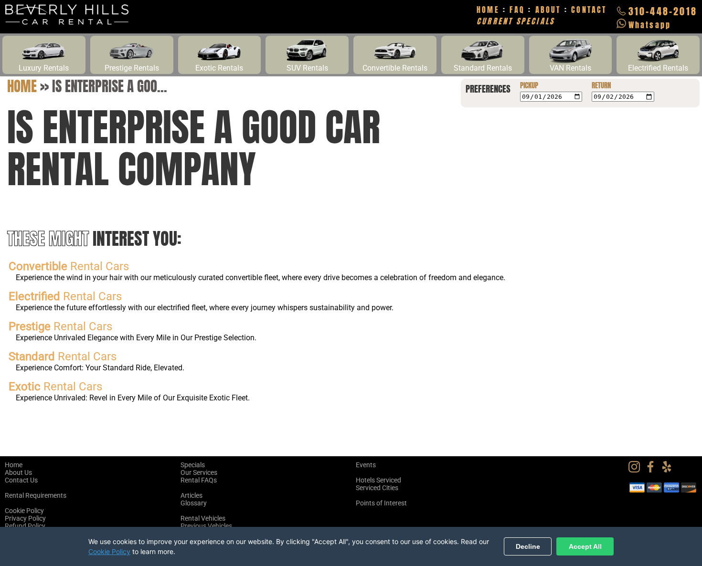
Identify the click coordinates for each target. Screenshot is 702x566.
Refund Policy (25, 526)
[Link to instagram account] (636, 470)
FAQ (517, 9)
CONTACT (588, 9)
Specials (193, 465)
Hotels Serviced (378, 480)
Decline (528, 546)
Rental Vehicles (203, 518)
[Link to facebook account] (653, 470)
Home (22, 86)
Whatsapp (649, 25)
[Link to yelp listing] (669, 470)
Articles (191, 495)
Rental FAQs (199, 480)
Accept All (585, 546)
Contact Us (21, 480)
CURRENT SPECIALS (515, 21)
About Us (18, 472)
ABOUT (548, 9)
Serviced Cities (377, 488)
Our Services (199, 472)
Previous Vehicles (206, 526)
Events (366, 465)
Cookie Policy (24, 510)
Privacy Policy (25, 518)
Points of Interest (381, 503)
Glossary (194, 503)
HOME (488, 9)
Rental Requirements (35, 495)
